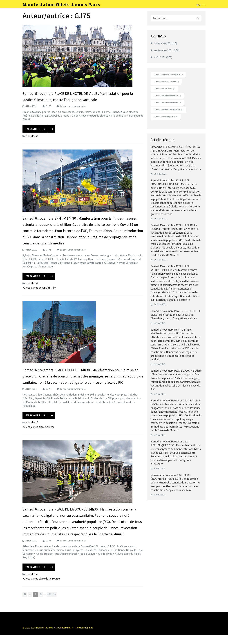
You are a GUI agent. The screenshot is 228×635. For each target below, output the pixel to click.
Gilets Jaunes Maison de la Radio (166, 82)
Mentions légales (84, 627)
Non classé (32, 136)
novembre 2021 (163, 43)
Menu (198, 5)
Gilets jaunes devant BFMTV (39, 287)
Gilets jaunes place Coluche (38, 427)
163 (49, 594)
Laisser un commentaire (73, 106)
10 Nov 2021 (160, 173)
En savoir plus (35, 129)
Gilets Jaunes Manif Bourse (164, 89)
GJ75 (48, 106)
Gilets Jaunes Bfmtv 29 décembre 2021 (168, 75)
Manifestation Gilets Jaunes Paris (61, 4)
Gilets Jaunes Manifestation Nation (167, 103)
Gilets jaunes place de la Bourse (41, 578)
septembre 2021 (163, 50)
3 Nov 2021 (159, 364)
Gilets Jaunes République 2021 (166, 117)
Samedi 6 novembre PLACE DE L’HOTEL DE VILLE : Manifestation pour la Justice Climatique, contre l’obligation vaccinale (176, 314)
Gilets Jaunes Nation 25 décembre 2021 (168, 110)
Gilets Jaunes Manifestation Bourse (167, 96)
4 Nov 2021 (159, 322)
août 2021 (160, 57)
